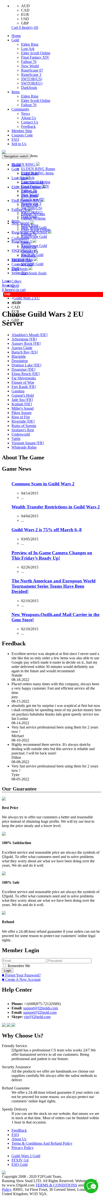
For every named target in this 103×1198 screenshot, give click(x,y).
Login (6, 281)
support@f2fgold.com (40, 1012)
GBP (25, 23)
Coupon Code (22, 135)
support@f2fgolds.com (40, 1008)
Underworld (20, 434)
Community (20, 109)
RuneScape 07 (32, 70)
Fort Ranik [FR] (23, 387)
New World (30, 66)
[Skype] (9, 1025)
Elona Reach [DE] (25, 374)
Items (15, 92)
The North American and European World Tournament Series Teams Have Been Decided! (53, 586)
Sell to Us (18, 144)
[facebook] (4, 1025)
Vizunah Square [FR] (27, 443)
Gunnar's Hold (22, 395)
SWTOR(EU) (31, 83)
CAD (25, 10)
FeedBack (19, 1130)
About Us (28, 118)
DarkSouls (29, 88)
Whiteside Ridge (24, 447)
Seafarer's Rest (22, 430)
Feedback (28, 126)
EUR (25, 14)
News (25, 113)
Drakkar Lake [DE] (26, 365)
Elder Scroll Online (35, 53)
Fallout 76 (28, 62)
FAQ (15, 139)
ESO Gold (19, 1164)
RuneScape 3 (31, 75)
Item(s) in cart (14, 290)
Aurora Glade (21, 348)
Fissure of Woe (22, 382)
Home (16, 36)
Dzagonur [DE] (23, 369)
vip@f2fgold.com (37, 1017)
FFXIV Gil (20, 1160)
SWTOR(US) (31, 79)
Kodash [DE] (21, 404)
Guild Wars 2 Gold (25, 1156)
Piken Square (21, 413)
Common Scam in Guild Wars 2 (42, 483)
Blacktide (18, 356)
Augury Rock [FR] (25, 343)
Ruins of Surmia (23, 426)
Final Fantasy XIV (35, 57)
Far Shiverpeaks (23, 378)
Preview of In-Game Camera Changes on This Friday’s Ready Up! (51, 555)
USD (25, 19)
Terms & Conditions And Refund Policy (41, 1143)
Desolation (19, 361)
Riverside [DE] (22, 421)
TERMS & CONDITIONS (56, 1185)
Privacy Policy (22, 1148)
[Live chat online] (91, 1186)
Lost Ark (27, 49)
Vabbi (15, 439)
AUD (25, 6)
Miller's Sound (22, 408)
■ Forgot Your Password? (21, 975)
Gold (15, 40)
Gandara (17, 391)
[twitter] (13, 1025)
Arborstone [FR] (24, 339)
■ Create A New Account (21, 979)
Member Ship (21, 131)
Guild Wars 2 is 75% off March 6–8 (46, 529)
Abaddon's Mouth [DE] (29, 335)
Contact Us (29, 122)
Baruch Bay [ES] (24, 352)
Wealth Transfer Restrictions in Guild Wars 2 (55, 506)
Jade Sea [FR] (22, 400)
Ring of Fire (20, 417)
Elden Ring (29, 44)
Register (8, 285)
